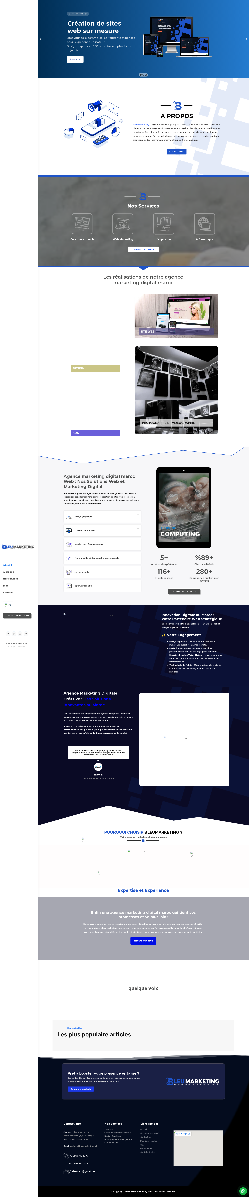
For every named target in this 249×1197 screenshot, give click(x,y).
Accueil (7, 565)
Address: (68, 1132)
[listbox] (8, 605)
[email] (26, 633)
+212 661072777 (79, 1155)
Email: (67, 1146)
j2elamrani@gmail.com (83, 1171)
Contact (8, 592)
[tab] (102, 517)
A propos (8, 572)
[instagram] (20, 633)
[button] (40, 39)
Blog (6, 585)
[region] (143, 39)
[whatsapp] (14, 633)
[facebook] (8, 633)
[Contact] (67, 1155)
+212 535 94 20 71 (78, 1163)
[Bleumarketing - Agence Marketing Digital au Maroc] (16, 546)
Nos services (10, 578)
